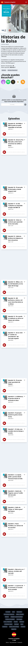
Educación (19, 612)
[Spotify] (8, 81)
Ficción (15, 621)
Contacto (19, 642)
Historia (22, 621)
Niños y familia (19, 614)
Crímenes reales (8, 624)
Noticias (4, 70)
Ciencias (23, 626)
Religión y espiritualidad (16, 616)
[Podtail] (13, 81)
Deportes (14, 629)
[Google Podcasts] (17, 81)
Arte (13, 612)
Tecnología (19, 619)
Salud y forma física (14, 626)
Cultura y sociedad (10, 619)
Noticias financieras (12, 70)
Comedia (8, 612)
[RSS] (22, 81)
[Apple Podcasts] (3, 81)
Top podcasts (13, 642)
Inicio (7, 642)
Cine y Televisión (8, 621)
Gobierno (5, 626)
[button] (26, 2)
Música (6, 616)
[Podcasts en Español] (14, 634)
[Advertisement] (14, 170)
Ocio (22, 624)
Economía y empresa (9, 614)
